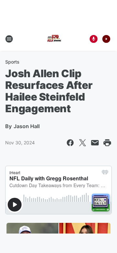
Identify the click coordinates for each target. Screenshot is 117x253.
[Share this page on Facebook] (70, 142)
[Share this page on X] (82, 142)
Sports (12, 62)
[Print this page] (107, 142)
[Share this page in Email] (94, 142)
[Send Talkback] (94, 39)
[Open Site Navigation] (9, 39)
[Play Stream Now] (106, 39)
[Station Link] (54, 39)
